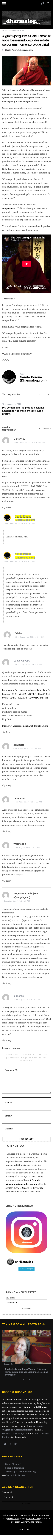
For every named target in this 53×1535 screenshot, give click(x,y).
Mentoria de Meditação (13, 1433)
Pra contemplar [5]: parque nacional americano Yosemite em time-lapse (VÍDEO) (23, 410)
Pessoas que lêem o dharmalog (20, 1471)
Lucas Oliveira (21, 660)
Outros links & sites (15, 1475)
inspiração (8, 1364)
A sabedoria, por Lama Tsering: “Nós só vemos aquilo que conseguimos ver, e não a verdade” (26, 1372)
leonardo (18, 996)
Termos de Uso (33, 1519)
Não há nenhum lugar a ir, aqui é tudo (20, 1516)
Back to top (24, 1529)
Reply (8, 508)
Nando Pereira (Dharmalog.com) (19, 49)
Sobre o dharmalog (14, 1467)
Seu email (10, 1297)
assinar (26, 1309)
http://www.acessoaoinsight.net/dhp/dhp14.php (25, 725)
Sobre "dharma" (13, 1464)
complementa (8, 208)
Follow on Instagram (26, 1269)
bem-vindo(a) (13, 1519)
